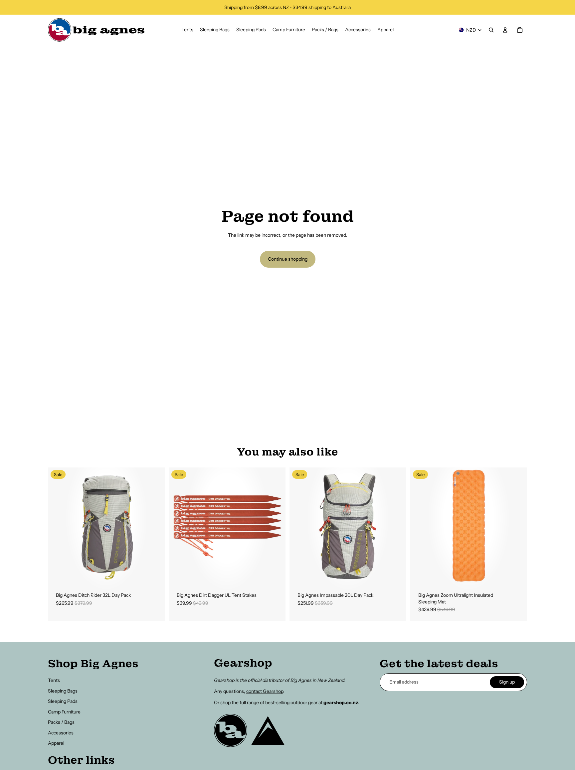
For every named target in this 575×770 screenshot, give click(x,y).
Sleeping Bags (63, 691)
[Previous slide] (58, 525)
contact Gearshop (264, 691)
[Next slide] (155, 525)
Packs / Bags (61, 722)
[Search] (491, 30)
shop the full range (239, 703)
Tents (54, 680)
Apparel (56, 743)
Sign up (507, 682)
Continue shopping (287, 259)
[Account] (505, 30)
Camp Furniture (64, 712)
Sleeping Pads (63, 701)
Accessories (61, 733)
